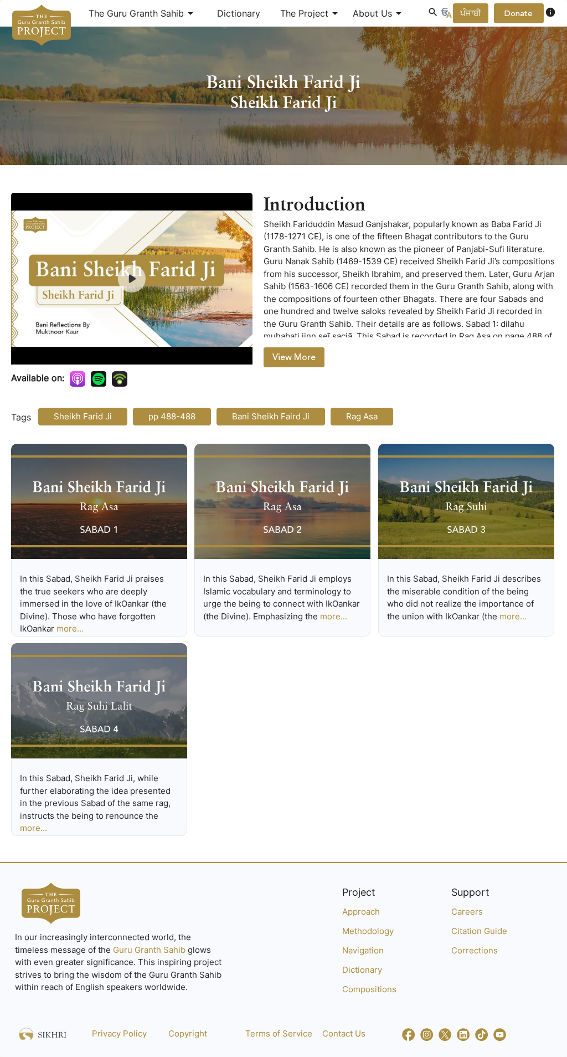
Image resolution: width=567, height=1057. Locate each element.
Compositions (369, 989)
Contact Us (343, 1033)
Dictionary (238, 13)
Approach (361, 911)
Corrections (474, 950)
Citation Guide (479, 931)
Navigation (363, 950)
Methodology (368, 931)
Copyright (187, 1033)
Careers (467, 911)
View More (294, 357)
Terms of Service (278, 1033)
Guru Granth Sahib (150, 950)
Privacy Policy (119, 1033)
